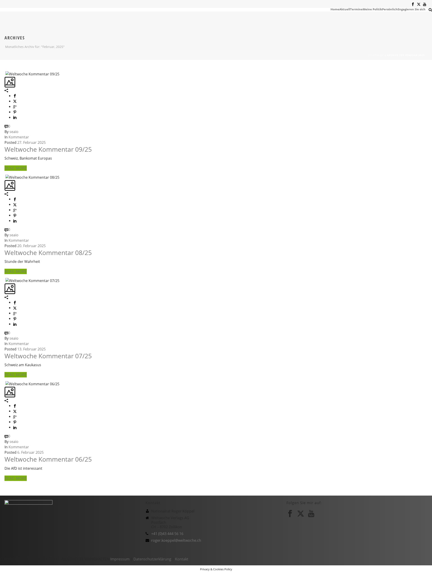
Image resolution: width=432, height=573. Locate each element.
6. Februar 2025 (30, 452)
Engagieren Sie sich (411, 9)
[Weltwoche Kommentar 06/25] (4, 383)
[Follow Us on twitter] (300, 513)
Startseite (376, 55)
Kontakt (181, 559)
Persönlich (390, 9)
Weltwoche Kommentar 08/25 (48, 252)
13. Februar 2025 (31, 349)
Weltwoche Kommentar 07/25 (48, 356)
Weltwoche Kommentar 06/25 (48, 459)
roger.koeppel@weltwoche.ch (176, 540)
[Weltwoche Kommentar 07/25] (4, 280)
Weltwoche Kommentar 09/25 (48, 149)
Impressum (120, 559)
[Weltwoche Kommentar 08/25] (4, 176)
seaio (13, 131)
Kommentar (19, 137)
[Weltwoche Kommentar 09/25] (4, 73)
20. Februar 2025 (31, 245)
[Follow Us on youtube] (311, 513)
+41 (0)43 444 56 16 (167, 534)
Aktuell (344, 9)
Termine (356, 9)
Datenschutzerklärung (152, 559)
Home (335, 9)
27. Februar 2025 (31, 142)
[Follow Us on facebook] (290, 513)
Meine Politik (372, 9)
